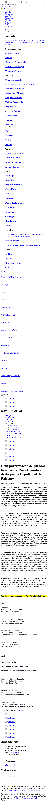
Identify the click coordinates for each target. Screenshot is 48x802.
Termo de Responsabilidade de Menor (22, 245)
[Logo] (4, 271)
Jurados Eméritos (11, 234)
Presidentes (9, 42)
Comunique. (22, 710)
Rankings (9, 175)
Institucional (9, 14)
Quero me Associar (12, 53)
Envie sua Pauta (12, 158)
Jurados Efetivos (24, 234)
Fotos (7, 131)
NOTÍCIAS (9, 417)
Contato (8, 267)
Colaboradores (19, 42)
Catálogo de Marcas (14, 93)
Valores (8, 57)
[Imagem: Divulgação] (24, 714)
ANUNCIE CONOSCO (14, 434)
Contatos (8, 26)
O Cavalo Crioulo (13, 80)
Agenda (9, 258)
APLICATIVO (10, 436)
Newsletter (9, 153)
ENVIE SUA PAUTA (13, 432)
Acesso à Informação (14, 66)
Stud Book (9, 16)
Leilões (7, 24)
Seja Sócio (9, 12)
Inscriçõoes (10, 180)
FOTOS (8, 415)
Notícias (8, 20)
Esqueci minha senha (8, 4)
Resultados (10, 198)
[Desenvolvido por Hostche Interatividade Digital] (23, 790)
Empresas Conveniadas (16, 62)
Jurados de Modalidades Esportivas (17, 236)
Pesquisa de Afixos (13, 97)
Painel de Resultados (14, 203)
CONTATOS (14, 430)
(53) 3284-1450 (15, 752)
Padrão (13, 84)
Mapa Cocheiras (12, 241)
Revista (8, 144)
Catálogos (10, 216)
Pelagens (20, 84)
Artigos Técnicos (12, 167)
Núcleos (8, 44)
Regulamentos (11, 107)
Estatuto (14, 40)
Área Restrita (5, 6)
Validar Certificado (14, 102)
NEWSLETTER (16, 426)
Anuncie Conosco (13, 162)
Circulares (10, 212)
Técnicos (35, 40)
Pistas (8, 225)
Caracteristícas (28, 84)
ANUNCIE (9, 777)
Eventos (8, 22)
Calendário (10, 189)
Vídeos (8, 140)
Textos (15, 153)
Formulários (9, 18)
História (8, 40)
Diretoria (42, 40)
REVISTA (9, 421)
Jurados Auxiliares (36, 234)
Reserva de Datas (13, 263)
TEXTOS (13, 428)
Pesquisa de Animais (14, 88)
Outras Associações (31, 42)
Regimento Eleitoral (25, 40)
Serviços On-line (12, 111)
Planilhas (9, 207)
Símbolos (42, 42)
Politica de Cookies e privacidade (25, 798)
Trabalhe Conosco (13, 71)
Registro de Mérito (13, 184)
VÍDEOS (8, 419)
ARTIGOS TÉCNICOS (14, 438)
